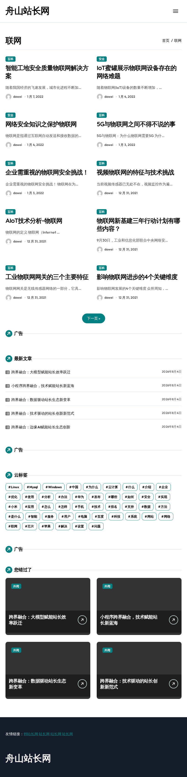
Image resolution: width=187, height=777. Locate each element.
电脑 (84, 516)
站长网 (44, 734)
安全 (102, 59)
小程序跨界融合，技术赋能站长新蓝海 (42, 385)
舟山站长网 (27, 10)
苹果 (47, 526)
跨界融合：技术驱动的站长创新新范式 (42, 413)
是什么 (16, 516)
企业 (164, 487)
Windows (55, 487)
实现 (164, 497)
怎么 (47, 507)
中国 (75, 487)
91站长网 (31, 734)
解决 (64, 526)
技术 (97, 507)
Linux (15, 487)
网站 (150, 516)
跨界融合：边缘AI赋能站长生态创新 (40, 427)
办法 (64, 497)
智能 (34, 516)
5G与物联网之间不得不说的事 (136, 124)
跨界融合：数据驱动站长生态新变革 (40, 399)
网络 (167, 516)
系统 (134, 516)
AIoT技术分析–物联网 (33, 220)
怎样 (64, 507)
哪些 (114, 497)
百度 (100, 516)
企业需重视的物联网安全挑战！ (46, 172)
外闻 (16, 586)
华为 (81, 497)
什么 (131, 487)
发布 (97, 497)
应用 (31, 507)
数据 (147, 507)
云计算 (113, 487)
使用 (31, 497)
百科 (10, 59)
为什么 (93, 487)
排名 (114, 507)
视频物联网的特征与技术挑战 (135, 172)
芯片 (31, 526)
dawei (17, 97)
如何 (130, 497)
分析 (47, 497)
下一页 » (93, 318)
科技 (117, 516)
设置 (81, 526)
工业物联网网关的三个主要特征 (46, 277)
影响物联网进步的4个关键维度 (137, 277)
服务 (50, 516)
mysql (33, 487)
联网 (14, 526)
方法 (164, 507)
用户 (67, 516)
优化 (14, 497)
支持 (130, 507)
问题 (97, 526)
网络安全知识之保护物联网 (41, 124)
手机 (81, 507)
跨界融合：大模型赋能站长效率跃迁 (40, 372)
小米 (14, 507)
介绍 (148, 487)
